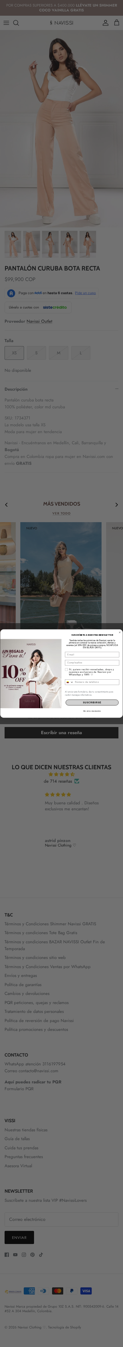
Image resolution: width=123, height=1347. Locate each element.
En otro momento (92, 711)
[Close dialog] (119, 632)
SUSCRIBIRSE (92, 702)
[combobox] (69, 681)
